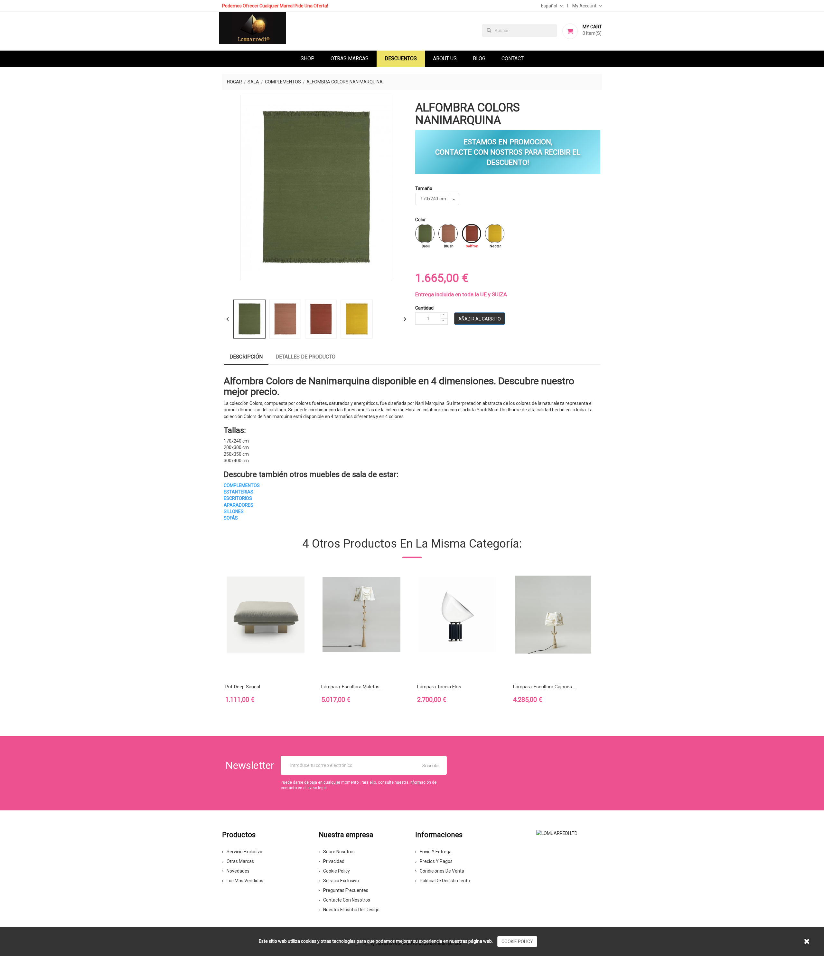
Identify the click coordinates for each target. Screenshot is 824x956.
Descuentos (401, 58)
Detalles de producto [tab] (305, 357)
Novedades (238, 871)
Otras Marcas (350, 58)
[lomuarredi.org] (556, 833)
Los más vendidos (245, 880)
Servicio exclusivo (244, 851)
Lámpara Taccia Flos (439, 687)
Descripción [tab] (246, 357)
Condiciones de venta (442, 871)
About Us (445, 58)
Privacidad (333, 861)
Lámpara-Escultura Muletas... (351, 687)
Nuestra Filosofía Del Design (351, 909)
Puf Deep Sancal (242, 687)
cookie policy (517, 941)
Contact (512, 58)
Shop (307, 58)
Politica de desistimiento (445, 880)
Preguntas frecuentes (345, 890)
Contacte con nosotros (346, 900)
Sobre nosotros (339, 851)
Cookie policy (336, 871)
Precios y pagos (436, 861)
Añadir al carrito (479, 318)
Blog (479, 58)
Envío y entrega (436, 851)
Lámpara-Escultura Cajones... (544, 687)
